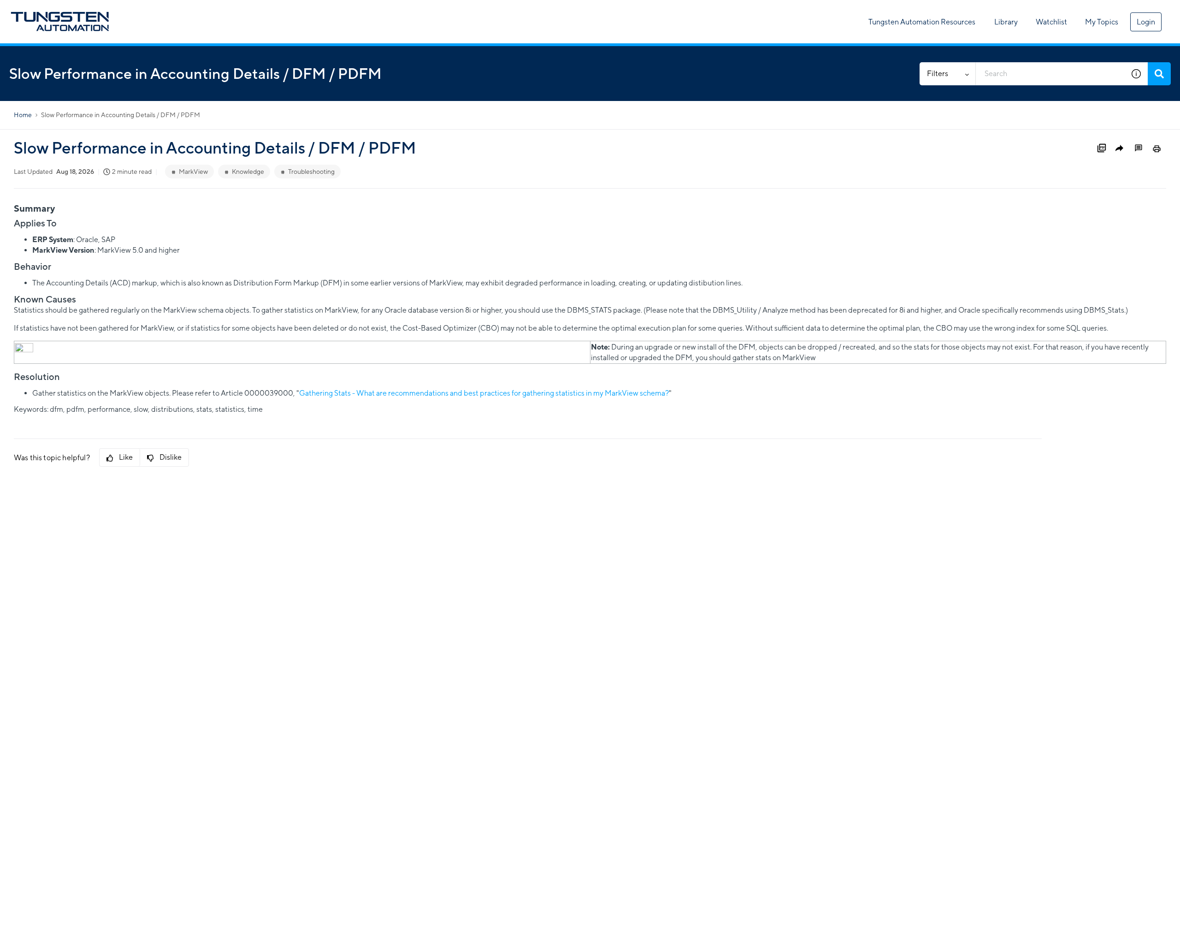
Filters (937, 73)
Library (1006, 22)
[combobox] (1050, 73)
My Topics (1101, 22)
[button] (1136, 73)
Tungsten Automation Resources (921, 22)
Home (23, 115)
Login (1146, 22)
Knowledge (248, 171)
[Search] (1159, 73)
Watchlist (1051, 22)
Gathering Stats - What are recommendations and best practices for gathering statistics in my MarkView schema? (484, 393)
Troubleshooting (311, 171)
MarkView (193, 171)
